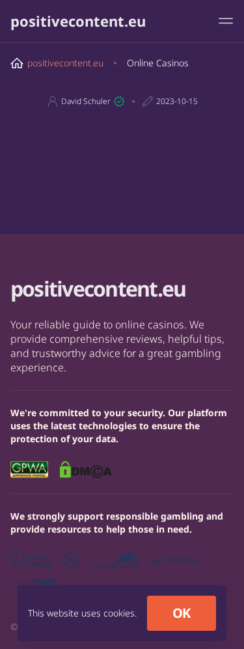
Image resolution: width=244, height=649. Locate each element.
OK (181, 613)
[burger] (226, 21)
